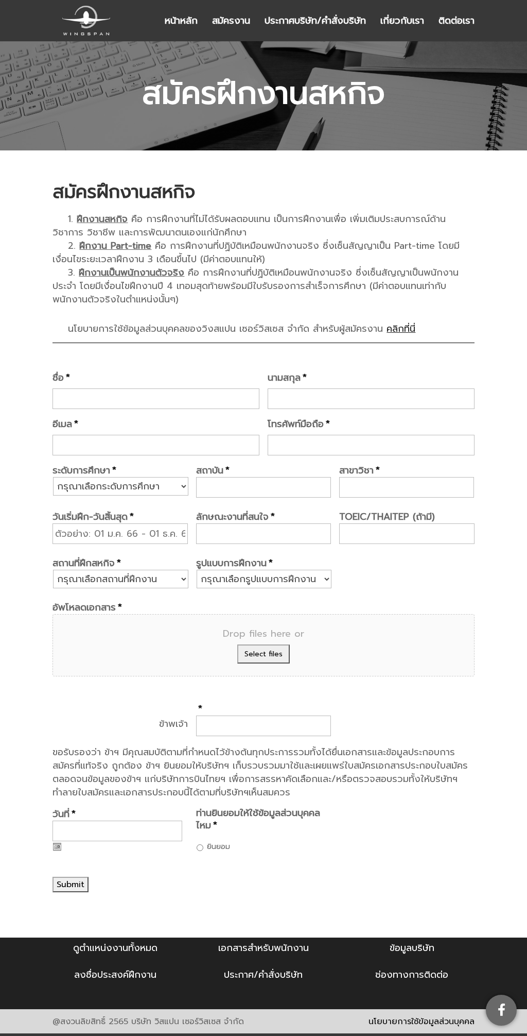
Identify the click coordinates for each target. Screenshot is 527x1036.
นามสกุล (287, 378)
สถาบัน (213, 471)
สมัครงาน (231, 22)
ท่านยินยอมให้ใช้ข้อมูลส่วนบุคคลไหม (258, 819)
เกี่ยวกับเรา (402, 22)
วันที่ (64, 814)
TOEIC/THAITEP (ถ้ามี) (387, 517)
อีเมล (65, 424)
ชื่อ (61, 378)
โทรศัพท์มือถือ (299, 424)
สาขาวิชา (359, 471)
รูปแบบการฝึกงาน (234, 563)
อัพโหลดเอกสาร (87, 608)
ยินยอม (218, 846)
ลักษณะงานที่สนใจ (235, 517)
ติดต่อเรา (456, 22)
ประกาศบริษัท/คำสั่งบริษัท (315, 22)
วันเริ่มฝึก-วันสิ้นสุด (93, 517)
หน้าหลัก (181, 22)
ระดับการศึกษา (84, 471)
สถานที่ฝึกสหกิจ (86, 563)
